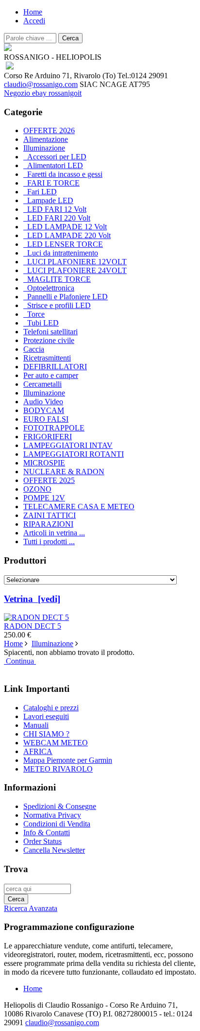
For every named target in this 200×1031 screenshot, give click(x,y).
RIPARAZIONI (48, 524)
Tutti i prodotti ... (49, 541)
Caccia (33, 349)
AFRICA (37, 751)
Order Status (42, 841)
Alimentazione (45, 139)
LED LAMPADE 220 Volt (67, 235)
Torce (34, 314)
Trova (16, 869)
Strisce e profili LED (57, 305)
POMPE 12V (44, 498)
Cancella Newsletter (54, 850)
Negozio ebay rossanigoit (43, 93)
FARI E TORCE (51, 183)
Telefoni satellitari (50, 331)
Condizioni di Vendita (56, 824)
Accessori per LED (54, 157)
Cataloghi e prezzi (51, 708)
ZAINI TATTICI (49, 515)
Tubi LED (41, 323)
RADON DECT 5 (32, 626)
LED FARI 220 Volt (56, 218)
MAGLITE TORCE (57, 279)
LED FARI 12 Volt (54, 209)
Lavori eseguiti (46, 716)
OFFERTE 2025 (49, 480)
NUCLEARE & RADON (63, 471)
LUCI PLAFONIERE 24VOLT (75, 270)
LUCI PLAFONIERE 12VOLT (75, 262)
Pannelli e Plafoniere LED (65, 296)
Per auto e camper (50, 375)
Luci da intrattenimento (60, 253)
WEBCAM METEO (55, 743)
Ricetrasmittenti (47, 358)
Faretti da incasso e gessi (62, 174)
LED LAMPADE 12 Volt (65, 227)
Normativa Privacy (52, 815)
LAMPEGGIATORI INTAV (68, 445)
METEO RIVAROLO (58, 769)
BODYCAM (43, 410)
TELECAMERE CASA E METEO (78, 506)
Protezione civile (48, 340)
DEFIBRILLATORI (55, 366)
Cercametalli (42, 384)
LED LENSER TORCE (63, 244)
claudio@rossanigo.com (41, 84)
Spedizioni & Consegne (59, 806)
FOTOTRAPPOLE (53, 428)
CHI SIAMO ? (46, 734)
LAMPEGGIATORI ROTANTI (73, 454)
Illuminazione (44, 393)
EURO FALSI (45, 419)
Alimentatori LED (53, 165)
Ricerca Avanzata (30, 908)
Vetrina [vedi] (32, 599)
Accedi (34, 21)
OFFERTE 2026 (49, 130)
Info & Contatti (46, 832)
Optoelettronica (48, 288)
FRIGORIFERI (47, 436)
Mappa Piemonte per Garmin (67, 760)
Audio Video (43, 401)
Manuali (36, 725)
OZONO (37, 489)
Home (32, 12)
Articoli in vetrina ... (54, 533)
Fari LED (40, 192)
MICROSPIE (44, 463)
